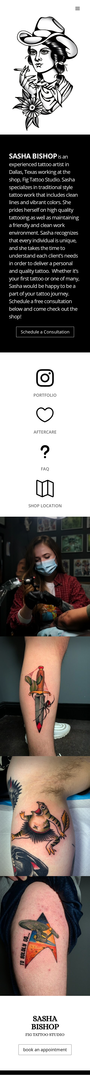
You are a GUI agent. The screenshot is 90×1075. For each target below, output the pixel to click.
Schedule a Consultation (45, 332)
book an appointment (45, 1050)
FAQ (45, 469)
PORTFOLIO (45, 395)
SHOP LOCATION (45, 506)
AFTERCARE (45, 432)
